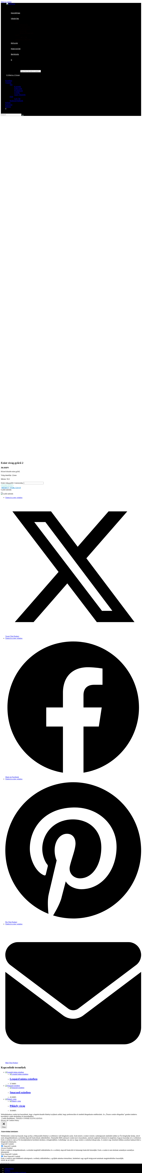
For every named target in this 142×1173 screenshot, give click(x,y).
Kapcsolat (8, 105)
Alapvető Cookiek (9, 1146)
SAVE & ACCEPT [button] (8, 1160)
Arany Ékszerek (20, 95)
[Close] (2, 492)
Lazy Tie (17, 99)
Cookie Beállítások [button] (8, 1118)
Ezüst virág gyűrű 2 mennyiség (12, 483)
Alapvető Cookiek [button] (7, 1144)
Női (11, 85)
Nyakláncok (18, 91)
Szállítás (7, 1171)
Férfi (11, 97)
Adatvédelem (9, 1169)
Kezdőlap (8, 81)
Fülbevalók (18, 89)
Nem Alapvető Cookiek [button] (9, 1154)
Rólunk (8, 103)
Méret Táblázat (11, 488)
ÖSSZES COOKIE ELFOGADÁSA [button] (29, 1118)
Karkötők (17, 87)
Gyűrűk (17, 93)
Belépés (8, 107)
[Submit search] (23, 115)
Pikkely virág (17, 1105)
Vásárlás (8, 83)
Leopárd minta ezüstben (23, 1078)
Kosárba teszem (7, 485)
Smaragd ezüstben (20, 1092)
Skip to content (6, 2)
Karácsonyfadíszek (16, 101)
